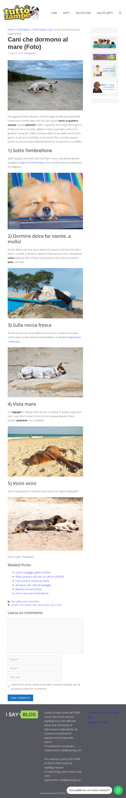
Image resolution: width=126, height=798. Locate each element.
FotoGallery (24, 29)
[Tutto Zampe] (21, 12)
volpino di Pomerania (32, 162)
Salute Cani (83, 13)
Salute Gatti (105, 13)
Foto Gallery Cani (43, 29)
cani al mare (43, 604)
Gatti (66, 13)
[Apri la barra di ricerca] (120, 13)
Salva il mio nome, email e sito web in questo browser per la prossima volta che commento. (45, 686)
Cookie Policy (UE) (98, 722)
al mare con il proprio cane (24, 604)
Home (11, 29)
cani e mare (56, 604)
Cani (54, 13)
